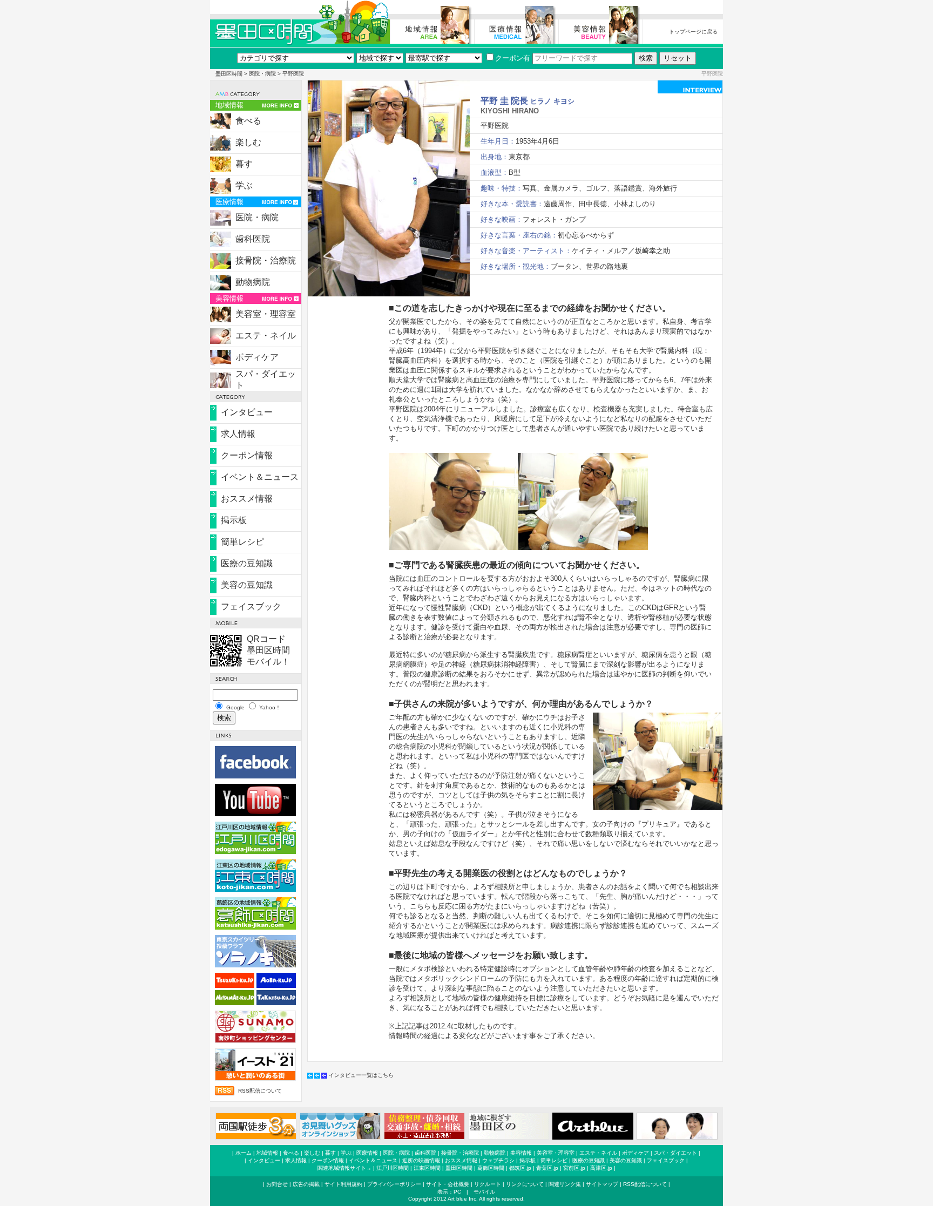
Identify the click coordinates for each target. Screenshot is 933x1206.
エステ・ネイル (265, 335)
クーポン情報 (247, 455)
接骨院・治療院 (265, 260)
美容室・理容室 (265, 314)
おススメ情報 (247, 498)
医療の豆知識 (247, 563)
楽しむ (248, 142)
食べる (248, 120)
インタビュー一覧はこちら (361, 1075)
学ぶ (244, 185)
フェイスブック (251, 606)
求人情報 (238, 433)
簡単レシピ (242, 541)
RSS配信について (260, 1091)
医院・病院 (262, 74)
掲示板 (234, 520)
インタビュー (247, 412)
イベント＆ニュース (260, 477)
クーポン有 (512, 58)
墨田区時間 (228, 74)
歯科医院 (252, 238)
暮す (244, 163)
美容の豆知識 (247, 585)
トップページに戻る (693, 32)
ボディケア (257, 357)
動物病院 (252, 282)
